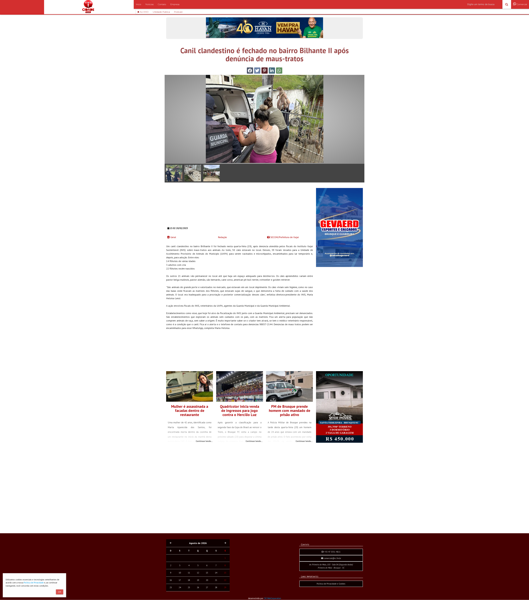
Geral (173, 237)
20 (207, 580)
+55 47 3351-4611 (332, 551)
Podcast (178, 12)
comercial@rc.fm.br (332, 558)
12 (198, 572)
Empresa (174, 4)
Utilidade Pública (161, 12)
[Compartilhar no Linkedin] (272, 70)
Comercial (521, 4)
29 (225, 587)
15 (225, 572)
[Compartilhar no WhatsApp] (279, 70)
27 (207, 587)
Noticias (149, 4)
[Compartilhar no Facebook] (250, 70)
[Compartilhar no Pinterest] (264, 70)
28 (216, 587)
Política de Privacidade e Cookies (331, 583)
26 (198, 587)
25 (189, 587)
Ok (59, 592)
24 (180, 587)
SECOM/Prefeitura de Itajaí (284, 237)
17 (180, 580)
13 (207, 572)
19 (198, 580)
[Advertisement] (239, 207)
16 (171, 580)
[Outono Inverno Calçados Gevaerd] (339, 266)
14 (216, 572)
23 (171, 587)
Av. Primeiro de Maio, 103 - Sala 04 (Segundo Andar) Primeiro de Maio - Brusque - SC (331, 566)
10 (180, 572)
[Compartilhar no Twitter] (257, 70)
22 (225, 580)
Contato (162, 4)
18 (189, 580)
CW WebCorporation (272, 598)
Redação (222, 237)
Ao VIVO (144, 12)
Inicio (138, 4)
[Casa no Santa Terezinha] (339, 442)
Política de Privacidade (34, 582)
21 (216, 580)
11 (189, 572)
